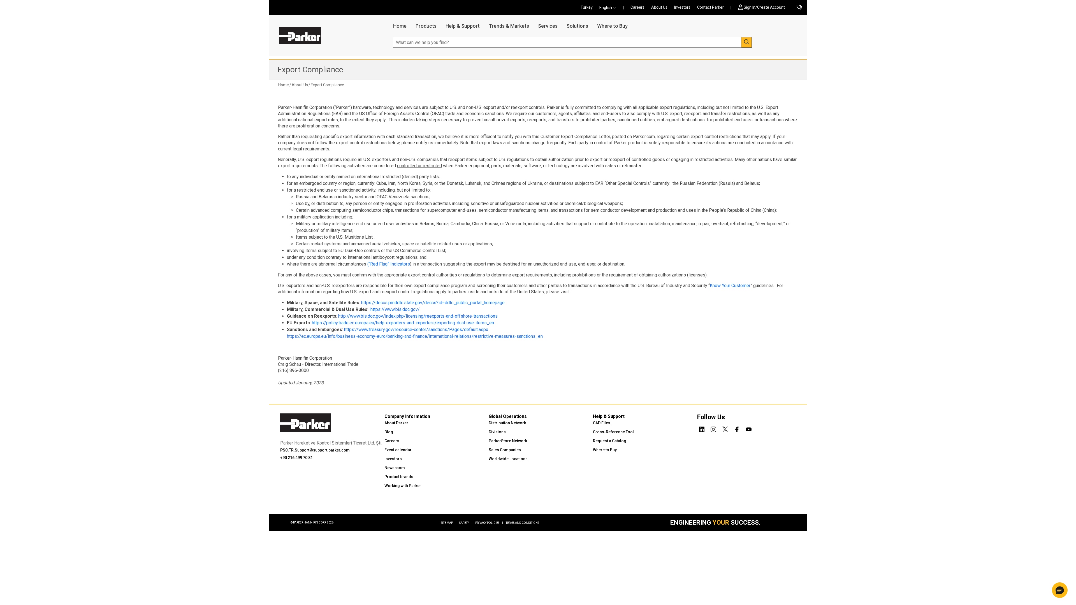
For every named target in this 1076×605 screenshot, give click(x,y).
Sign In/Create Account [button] (764, 7)
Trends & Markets (509, 26)
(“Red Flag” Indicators (388, 264)
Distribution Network (507, 423)
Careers (637, 7)
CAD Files (601, 423)
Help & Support (463, 26)
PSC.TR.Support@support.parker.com (315, 450)
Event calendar (398, 450)
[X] (725, 428)
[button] (609, 8)
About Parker (396, 423)
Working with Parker (402, 485)
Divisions (497, 432)
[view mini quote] (799, 7)
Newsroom (394, 468)
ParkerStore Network (508, 441)
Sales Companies (505, 450)
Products (426, 26)
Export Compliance (310, 69)
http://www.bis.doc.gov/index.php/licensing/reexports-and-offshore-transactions (418, 316)
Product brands (398, 476)
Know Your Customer (730, 285)
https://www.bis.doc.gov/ (395, 309)
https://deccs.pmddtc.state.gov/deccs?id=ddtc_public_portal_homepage (433, 302)
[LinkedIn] (701, 428)
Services (548, 26)
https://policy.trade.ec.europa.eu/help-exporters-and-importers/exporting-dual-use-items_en (403, 322)
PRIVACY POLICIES (489, 522)
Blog (388, 432)
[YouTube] (748, 428)
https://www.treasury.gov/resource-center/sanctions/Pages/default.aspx (416, 329)
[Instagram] (713, 428)
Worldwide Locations (508, 459)
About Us (659, 7)
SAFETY (465, 522)
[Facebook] (736, 428)
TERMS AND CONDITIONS (522, 522)
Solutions (577, 26)
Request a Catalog (609, 441)
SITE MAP (448, 522)
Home (400, 26)
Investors (682, 7)
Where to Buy (612, 26)
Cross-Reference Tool (613, 432)
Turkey (587, 7)
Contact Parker (710, 7)
